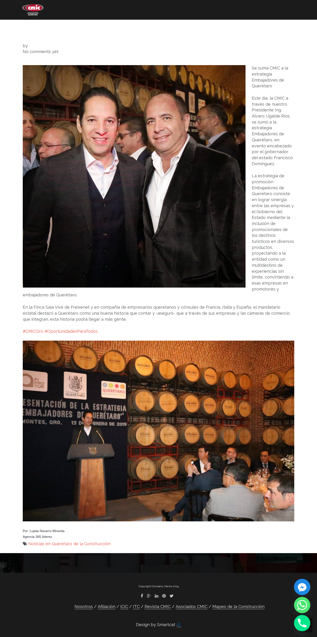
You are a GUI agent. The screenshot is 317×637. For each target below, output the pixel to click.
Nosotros (32, 27)
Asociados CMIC (192, 27)
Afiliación (66, 27)
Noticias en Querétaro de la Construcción (69, 543)
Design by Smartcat (156, 624)
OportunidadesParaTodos (71, 331)
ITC (116, 27)
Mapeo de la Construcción (51, 34)
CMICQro (33, 331)
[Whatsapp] (302, 605)
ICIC (94, 27)
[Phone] (302, 623)
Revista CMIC (147, 27)
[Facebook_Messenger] (302, 587)
